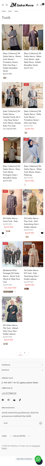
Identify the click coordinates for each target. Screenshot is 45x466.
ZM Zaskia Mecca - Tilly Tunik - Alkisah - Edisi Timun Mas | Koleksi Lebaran (11, 329)
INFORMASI (6, 365)
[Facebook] (4, 400)
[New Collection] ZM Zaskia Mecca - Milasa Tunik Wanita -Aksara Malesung (33, 170)
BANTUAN (5, 370)
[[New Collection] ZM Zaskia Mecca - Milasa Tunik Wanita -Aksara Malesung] (33, 150)
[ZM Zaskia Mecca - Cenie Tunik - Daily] (12, 202)
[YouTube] (16, 400)
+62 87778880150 (9, 393)
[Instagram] (10, 400)
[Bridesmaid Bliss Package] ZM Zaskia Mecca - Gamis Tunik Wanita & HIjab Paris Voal (11, 276)
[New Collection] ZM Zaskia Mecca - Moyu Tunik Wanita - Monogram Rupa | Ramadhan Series (11, 172)
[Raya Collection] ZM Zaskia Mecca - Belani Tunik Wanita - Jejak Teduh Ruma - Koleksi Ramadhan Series (33, 59)
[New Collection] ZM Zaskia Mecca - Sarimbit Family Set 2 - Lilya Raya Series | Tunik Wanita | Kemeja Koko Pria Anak (12, 118)
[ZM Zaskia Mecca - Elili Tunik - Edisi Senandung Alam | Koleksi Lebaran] (33, 254)
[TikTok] (21, 399)
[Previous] (3, 37)
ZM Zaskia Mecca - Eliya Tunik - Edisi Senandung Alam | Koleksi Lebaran (31, 222)
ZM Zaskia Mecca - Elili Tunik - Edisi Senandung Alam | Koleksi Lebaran (31, 274)
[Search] (7, 5)
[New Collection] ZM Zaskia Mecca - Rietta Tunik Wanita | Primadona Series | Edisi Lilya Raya (32, 117)
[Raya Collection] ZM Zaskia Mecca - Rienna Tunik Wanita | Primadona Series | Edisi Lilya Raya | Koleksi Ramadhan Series (12, 62)
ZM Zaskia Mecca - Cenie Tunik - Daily (10, 220)
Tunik (16, 11)
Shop (10, 11)
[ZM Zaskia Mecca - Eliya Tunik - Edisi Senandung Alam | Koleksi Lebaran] (33, 202)
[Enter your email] (40, 423)
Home (4, 11)
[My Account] (37, 5)
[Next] (20, 37)
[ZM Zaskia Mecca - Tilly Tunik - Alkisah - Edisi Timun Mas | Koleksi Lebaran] (12, 309)
